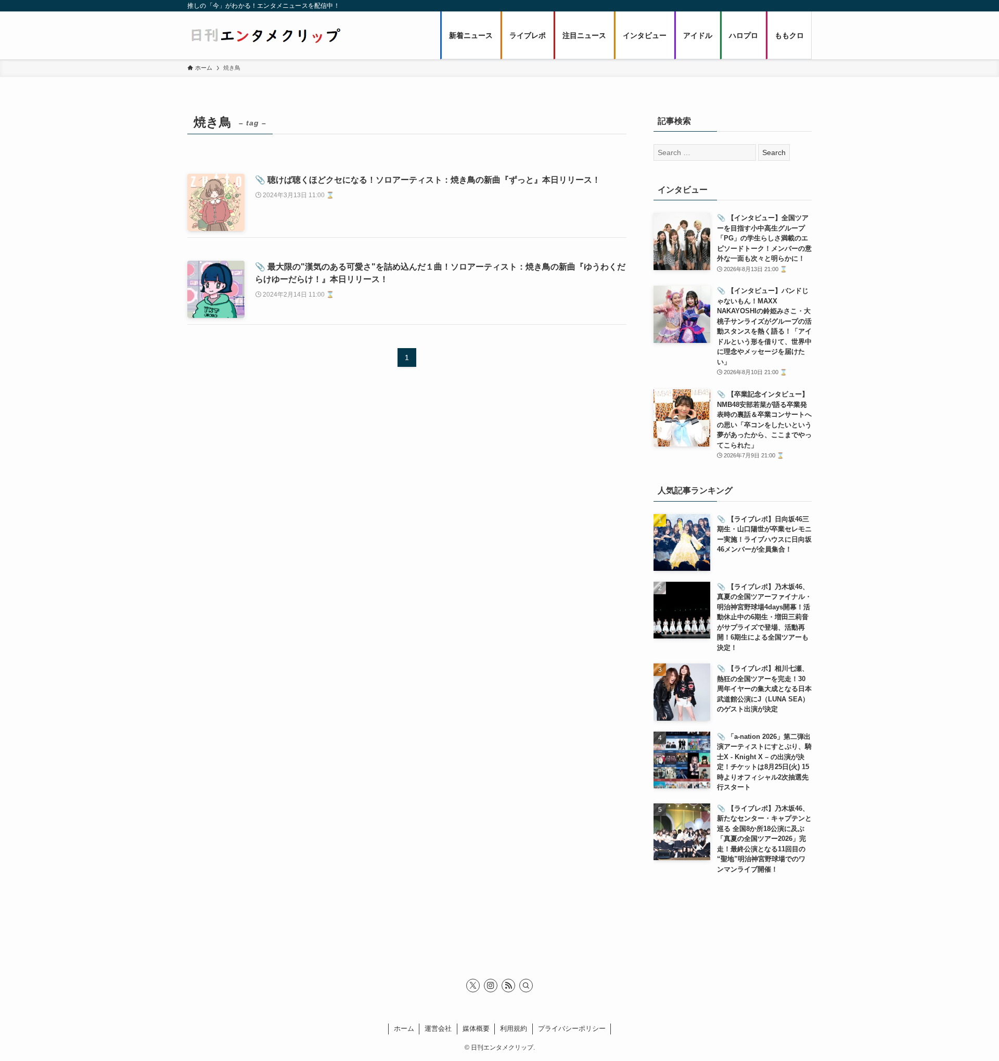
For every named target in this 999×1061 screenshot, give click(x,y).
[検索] (526, 985)
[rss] (508, 985)
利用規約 (513, 1028)
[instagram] (490, 985)
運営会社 (438, 1028)
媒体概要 (476, 1028)
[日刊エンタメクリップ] (265, 35)
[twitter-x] (473, 985)
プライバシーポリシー (572, 1028)
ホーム (404, 1028)
